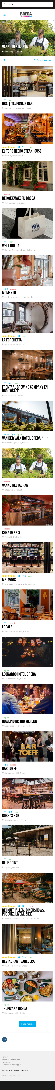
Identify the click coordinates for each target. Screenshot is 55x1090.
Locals (7, 626)
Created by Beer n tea (11, 1075)
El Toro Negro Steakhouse (21, 150)
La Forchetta (12, 339)
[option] (27, 38)
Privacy (5, 1057)
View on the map (43, 60)
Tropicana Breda (14, 1008)
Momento (9, 292)
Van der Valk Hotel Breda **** (25, 438)
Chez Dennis (11, 532)
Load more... (27, 1023)
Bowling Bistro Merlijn (19, 721)
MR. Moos (9, 579)
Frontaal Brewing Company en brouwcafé (25, 389)
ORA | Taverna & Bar (17, 103)
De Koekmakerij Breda (18, 198)
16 (6, 434)
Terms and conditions (11, 1060)
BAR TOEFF (9, 768)
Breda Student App (12, 1064)
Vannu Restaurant (16, 485)
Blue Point (10, 862)
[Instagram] (4, 1039)
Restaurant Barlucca (18, 961)
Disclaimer (6, 1062)
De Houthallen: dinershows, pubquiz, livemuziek (23, 912)
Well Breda (10, 245)
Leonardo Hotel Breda (19, 674)
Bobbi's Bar (10, 815)
